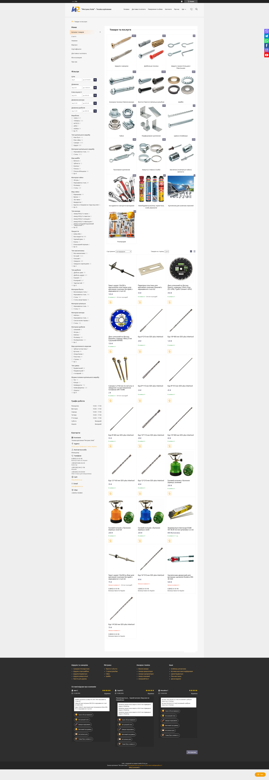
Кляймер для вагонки (178, 669)
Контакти (168, 9)
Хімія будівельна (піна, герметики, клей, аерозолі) (151, 207)
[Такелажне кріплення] (121, 153)
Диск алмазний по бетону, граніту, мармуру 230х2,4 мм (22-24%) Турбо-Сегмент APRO (180, 287)
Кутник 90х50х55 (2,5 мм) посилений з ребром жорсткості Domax (176, 704)
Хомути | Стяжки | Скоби (151, 170)
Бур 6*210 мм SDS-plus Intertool (150, 337)
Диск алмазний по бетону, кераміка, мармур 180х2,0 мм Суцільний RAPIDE (120, 338)
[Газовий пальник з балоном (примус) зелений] (181, 464)
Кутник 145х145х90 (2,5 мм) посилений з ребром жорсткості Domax (177, 700)
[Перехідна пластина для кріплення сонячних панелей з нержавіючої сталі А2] (151, 269)
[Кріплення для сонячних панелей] (181, 189)
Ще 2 (75, 342)
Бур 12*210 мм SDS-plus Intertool (151, 480)
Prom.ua (144, 763)
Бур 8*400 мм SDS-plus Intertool (121, 435)
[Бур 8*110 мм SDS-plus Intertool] (151, 369)
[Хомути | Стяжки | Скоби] (151, 153)
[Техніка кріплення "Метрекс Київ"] (75, 9)
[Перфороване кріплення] (151, 119)
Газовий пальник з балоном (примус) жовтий (119, 529)
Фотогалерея (76, 57)
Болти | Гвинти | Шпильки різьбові (151, 102)
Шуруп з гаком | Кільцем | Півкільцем (180, 67)
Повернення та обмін (155, 9)
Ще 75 (75, 131)
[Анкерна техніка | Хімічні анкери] (121, 85)
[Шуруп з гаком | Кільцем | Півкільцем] (181, 49)
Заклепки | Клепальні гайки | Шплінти (181, 171)
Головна (126, 9)
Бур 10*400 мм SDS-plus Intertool (181, 435)
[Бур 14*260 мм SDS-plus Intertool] (121, 608)
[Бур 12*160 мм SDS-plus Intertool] (121, 464)
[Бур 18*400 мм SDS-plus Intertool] (181, 320)
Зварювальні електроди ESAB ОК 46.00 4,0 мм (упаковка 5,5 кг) (181, 529)
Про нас (176, 9)
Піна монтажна (176, 676)
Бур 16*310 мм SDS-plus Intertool (151, 575)
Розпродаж (121, 242)
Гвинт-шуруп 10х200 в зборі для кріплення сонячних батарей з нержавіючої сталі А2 (121, 577)
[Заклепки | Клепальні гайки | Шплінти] (181, 153)
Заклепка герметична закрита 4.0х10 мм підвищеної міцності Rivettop (135, 713)
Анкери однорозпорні (146, 674)
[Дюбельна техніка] (151, 49)
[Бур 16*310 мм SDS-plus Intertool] (151, 559)
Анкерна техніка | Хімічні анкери (121, 102)
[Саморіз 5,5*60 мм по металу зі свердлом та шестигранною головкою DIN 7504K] (121, 369)
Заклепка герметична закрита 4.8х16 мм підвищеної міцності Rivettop (135, 705)
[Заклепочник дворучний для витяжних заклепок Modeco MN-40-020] (181, 559)
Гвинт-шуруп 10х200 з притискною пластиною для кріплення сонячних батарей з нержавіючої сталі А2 (120, 288)
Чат (261, 774)
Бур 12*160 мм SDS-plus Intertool (121, 480)
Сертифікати (76, 49)
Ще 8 (75, 173)
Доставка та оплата (139, 9)
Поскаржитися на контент (136, 765)
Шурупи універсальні (80, 676)
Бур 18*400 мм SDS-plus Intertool (181, 337)
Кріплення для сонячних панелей (180, 206)
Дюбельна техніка (151, 66)
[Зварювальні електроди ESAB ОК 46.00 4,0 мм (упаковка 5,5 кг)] (181, 511)
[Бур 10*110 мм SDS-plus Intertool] (151, 419)
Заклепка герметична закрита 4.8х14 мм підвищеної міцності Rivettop (135, 709)
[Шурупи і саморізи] (121, 49)
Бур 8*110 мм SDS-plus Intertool (150, 386)
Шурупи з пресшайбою (81, 671)
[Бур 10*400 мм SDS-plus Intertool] (181, 419)
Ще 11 (75, 207)
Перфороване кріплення (151, 136)
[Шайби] (181, 85)
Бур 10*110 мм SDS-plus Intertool (151, 435)
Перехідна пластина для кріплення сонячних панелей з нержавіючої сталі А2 (150, 287)
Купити (110, 302)
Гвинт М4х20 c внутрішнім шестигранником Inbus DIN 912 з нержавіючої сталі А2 (91, 708)
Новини (74, 41)
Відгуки (74, 45)
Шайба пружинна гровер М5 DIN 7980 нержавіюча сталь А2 (90, 700)
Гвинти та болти (111, 669)
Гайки (121, 136)
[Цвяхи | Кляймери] (181, 119)
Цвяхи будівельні (177, 674)
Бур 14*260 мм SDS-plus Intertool (121, 624)
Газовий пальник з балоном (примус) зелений (179, 481)
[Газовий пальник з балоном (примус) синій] (151, 511)
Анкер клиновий (144, 676)
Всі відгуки (192, 752)
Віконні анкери (143, 669)
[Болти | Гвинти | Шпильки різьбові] (151, 85)
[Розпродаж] (121, 225)
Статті (73, 36)
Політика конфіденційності (153, 765)
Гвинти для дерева (80, 679)
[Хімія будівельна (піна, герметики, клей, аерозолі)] (151, 189)
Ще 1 (75, 266)
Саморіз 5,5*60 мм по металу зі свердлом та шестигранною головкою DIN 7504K (121, 388)
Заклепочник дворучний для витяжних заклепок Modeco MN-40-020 (181, 577)
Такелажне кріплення (121, 170)
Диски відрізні (176, 679)
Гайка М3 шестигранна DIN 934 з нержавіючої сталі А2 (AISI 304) (91, 704)
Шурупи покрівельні (80, 674)
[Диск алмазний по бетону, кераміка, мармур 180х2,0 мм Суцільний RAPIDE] (121, 320)
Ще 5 (75, 285)
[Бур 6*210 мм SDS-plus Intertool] (151, 320)
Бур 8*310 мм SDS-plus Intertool (180, 386)
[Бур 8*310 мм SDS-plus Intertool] (181, 369)
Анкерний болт (143, 679)
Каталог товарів (77, 32)
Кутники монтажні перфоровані (182, 671)
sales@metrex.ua (77, 486)
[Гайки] (121, 119)
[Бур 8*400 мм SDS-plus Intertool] (121, 419)
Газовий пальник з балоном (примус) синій (149, 529)
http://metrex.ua (76, 480)
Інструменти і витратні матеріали (121, 206)
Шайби (180, 102)
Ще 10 (75, 227)
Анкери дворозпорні (145, 671)
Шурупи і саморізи (121, 66)
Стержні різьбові (112, 671)
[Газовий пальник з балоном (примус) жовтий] (121, 511)
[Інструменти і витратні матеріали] (121, 189)
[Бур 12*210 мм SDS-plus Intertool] (151, 464)
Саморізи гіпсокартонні (81, 669)
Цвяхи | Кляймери (181, 136)
